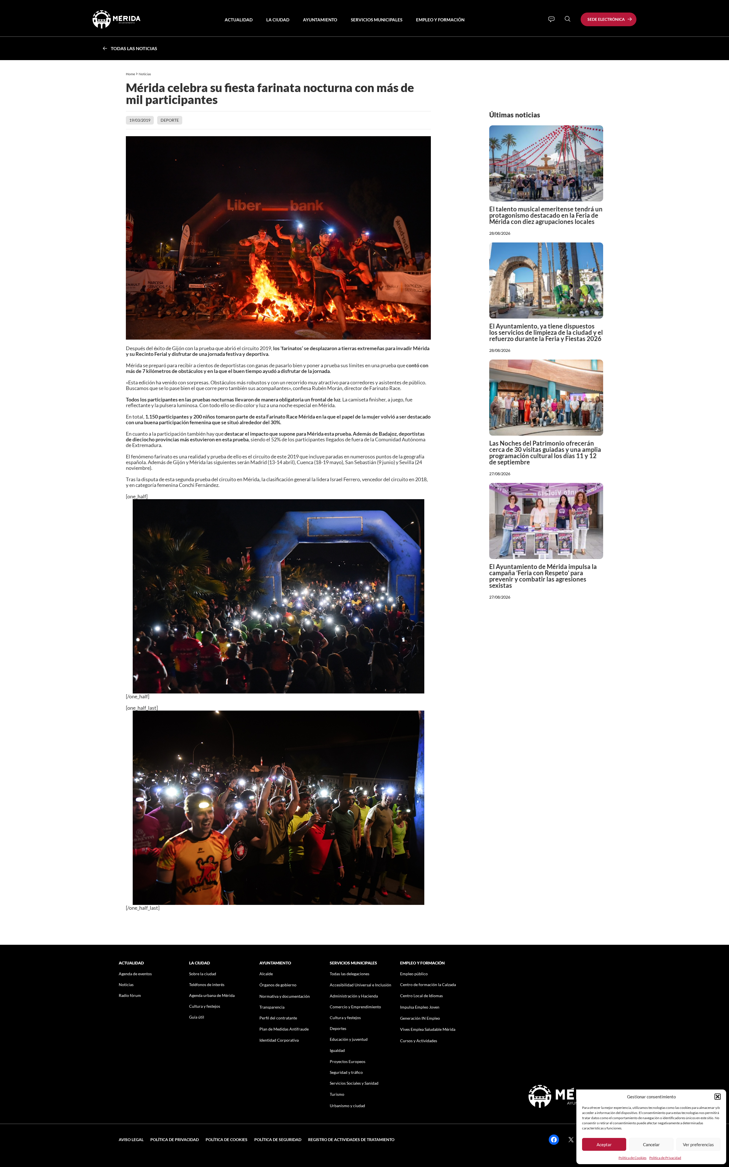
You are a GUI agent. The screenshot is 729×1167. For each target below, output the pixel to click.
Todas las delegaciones (349, 973)
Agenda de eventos (135, 973)
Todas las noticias (134, 48)
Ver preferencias (698, 1144)
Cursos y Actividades (418, 1040)
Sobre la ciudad (202, 973)
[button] (717, 1096)
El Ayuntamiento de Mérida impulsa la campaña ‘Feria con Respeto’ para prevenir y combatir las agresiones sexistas (543, 576)
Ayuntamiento (320, 19)
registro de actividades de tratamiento (351, 1139)
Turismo (337, 1094)
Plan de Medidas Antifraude (284, 1029)
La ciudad (277, 19)
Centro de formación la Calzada (428, 984)
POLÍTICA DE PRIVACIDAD (174, 1139)
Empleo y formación (440, 19)
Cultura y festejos (204, 1006)
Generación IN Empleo (420, 1018)
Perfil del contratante (278, 1017)
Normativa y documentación (284, 996)
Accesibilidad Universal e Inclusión (360, 984)
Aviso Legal (131, 1139)
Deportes (338, 1028)
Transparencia (271, 1007)
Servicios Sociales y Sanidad (354, 1083)
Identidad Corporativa (279, 1040)
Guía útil (196, 1017)
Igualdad (337, 1050)
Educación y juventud (349, 1039)
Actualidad (239, 19)
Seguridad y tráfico (346, 1072)
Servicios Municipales (376, 19)
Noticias (145, 74)
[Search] (567, 18)
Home (130, 74)
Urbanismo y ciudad (347, 1105)
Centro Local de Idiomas (421, 995)
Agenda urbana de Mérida (212, 995)
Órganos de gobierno (277, 984)
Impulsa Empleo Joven (419, 1007)
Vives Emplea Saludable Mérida (427, 1029)
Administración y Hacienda (354, 995)
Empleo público (414, 973)
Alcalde (266, 973)
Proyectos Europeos (347, 1061)
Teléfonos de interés (206, 984)
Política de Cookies (632, 1158)
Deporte (170, 120)
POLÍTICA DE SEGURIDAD (277, 1139)
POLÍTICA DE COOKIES (226, 1139)
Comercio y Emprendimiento (355, 1006)
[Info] (551, 19)
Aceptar (604, 1144)
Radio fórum (130, 995)
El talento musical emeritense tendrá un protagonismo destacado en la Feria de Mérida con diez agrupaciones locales (546, 215)
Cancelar (651, 1144)
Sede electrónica (606, 19)
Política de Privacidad (665, 1158)
